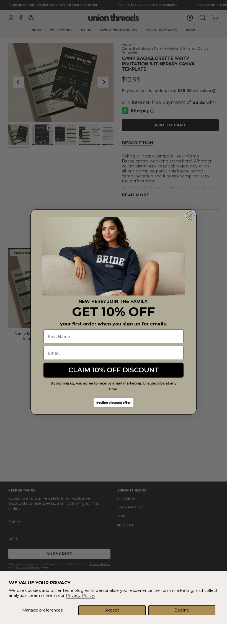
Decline (181, 610)
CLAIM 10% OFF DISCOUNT (113, 370)
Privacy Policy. (80, 595)
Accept (112, 610)
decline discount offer (113, 402)
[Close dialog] (190, 216)
